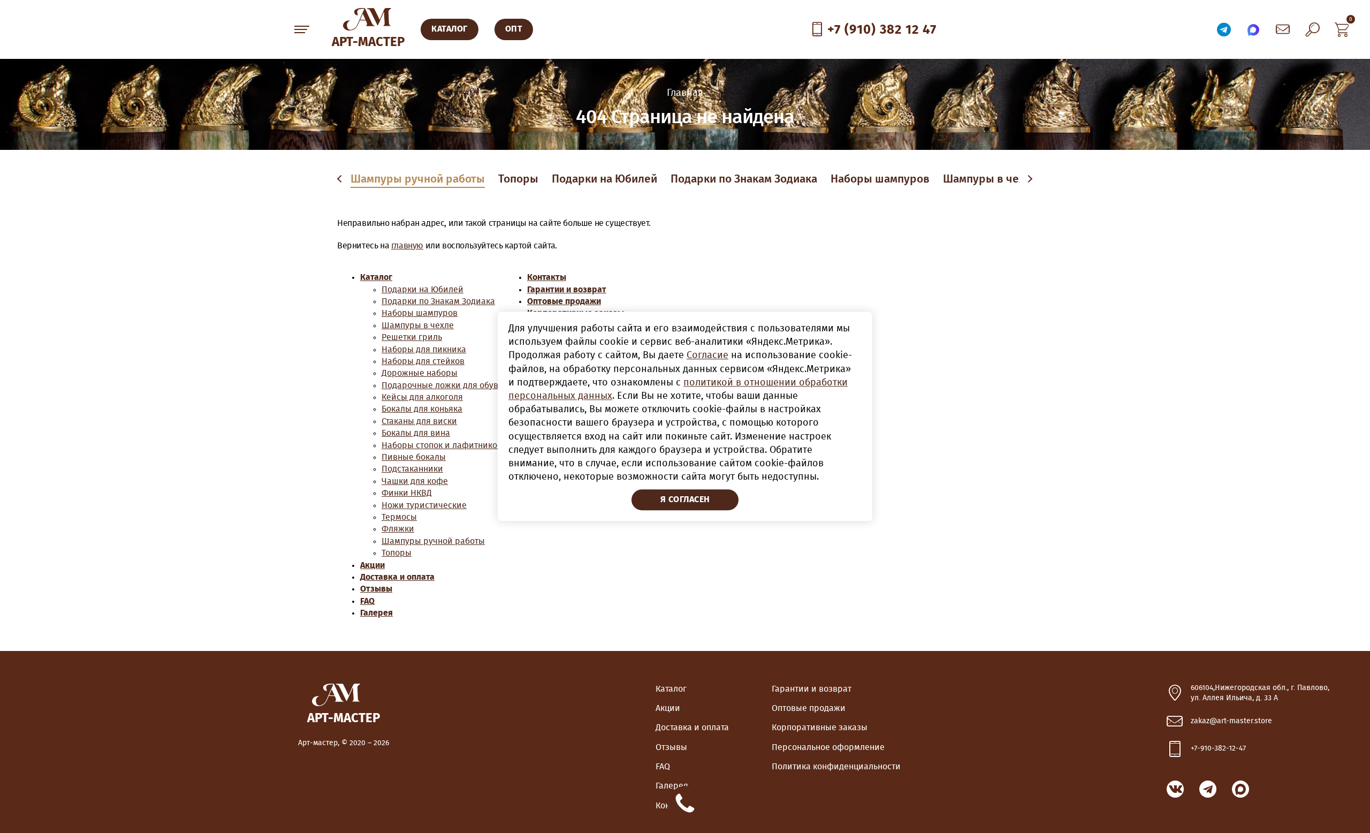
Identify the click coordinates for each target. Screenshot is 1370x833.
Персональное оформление (828, 747)
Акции (372, 565)
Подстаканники (412, 469)
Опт (514, 29)
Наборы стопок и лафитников (442, 445)
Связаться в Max (1253, 29)
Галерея (376, 613)
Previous (341, 179)
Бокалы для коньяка (422, 409)
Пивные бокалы (414, 457)
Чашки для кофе (415, 481)
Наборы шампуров (880, 179)
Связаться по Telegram (1224, 29)
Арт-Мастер (368, 42)
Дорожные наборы (420, 373)
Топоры (518, 179)
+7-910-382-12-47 (1218, 748)
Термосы (399, 517)
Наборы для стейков (423, 361)
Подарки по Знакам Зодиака (744, 179)
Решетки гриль (412, 337)
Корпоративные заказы (819, 727)
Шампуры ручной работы (418, 179)
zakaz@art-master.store (1231, 721)
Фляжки (398, 529)
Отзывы (376, 589)
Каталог (376, 277)
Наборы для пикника (424, 349)
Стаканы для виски (419, 421)
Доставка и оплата (397, 577)
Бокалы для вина (416, 433)
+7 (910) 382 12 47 (882, 30)
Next (1029, 179)
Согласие (707, 356)
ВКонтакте (1175, 789)
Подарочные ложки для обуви (443, 385)
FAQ (367, 601)
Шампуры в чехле (990, 179)
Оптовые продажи (564, 301)
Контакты (546, 277)
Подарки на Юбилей (604, 179)
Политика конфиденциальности (836, 766)
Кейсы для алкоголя (422, 397)
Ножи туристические (424, 505)
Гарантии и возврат (566, 289)
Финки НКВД (407, 493)
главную (407, 245)
